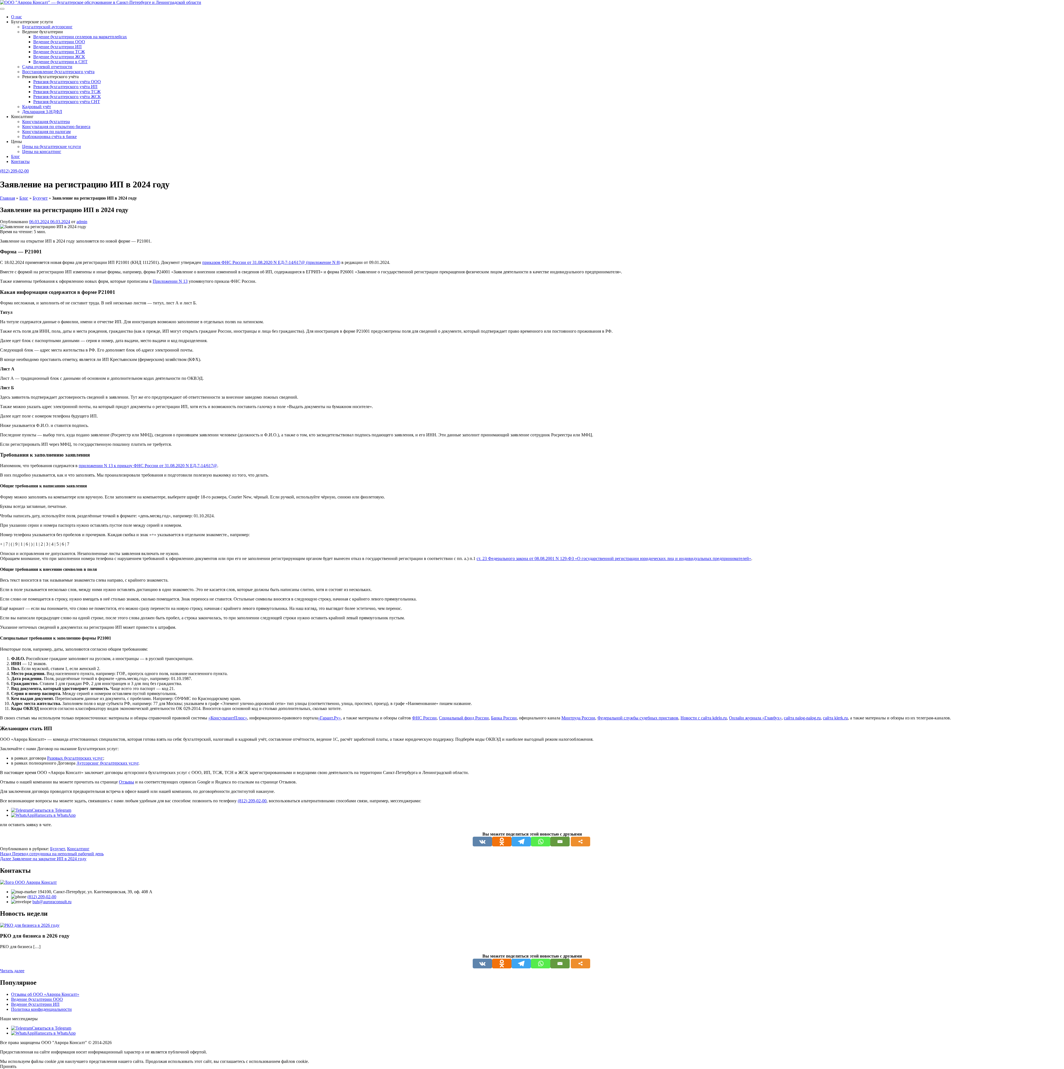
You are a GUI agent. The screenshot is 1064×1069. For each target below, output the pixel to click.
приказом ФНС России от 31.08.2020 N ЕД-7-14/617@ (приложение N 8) (271, 262)
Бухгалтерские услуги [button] (32, 21)
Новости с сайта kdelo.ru (704, 718)
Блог (15, 156)
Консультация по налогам (46, 131)
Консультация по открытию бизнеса (56, 126)
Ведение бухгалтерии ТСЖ (59, 51)
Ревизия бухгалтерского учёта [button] (50, 76)
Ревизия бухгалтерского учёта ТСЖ (67, 91)
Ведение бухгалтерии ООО (59, 41)
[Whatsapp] (540, 841)
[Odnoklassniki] (501, 841)
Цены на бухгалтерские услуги (51, 146)
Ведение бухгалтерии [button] (42, 31)
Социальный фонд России (464, 718)
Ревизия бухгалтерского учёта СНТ (66, 101)
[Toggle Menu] (2, 9)
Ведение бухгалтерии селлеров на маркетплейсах (80, 36)
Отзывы (126, 782)
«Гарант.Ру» (329, 718)
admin (81, 221)
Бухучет (40, 198)
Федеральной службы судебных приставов (637, 718)
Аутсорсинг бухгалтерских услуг (107, 763)
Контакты (20, 161)
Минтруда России (578, 718)
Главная (7, 198)
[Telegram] (521, 841)
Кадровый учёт (36, 106)
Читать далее (12, 970)
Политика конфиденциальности (41, 1009)
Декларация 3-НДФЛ (42, 111)
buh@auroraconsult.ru (51, 901)
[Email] (560, 841)
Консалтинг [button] (22, 116)
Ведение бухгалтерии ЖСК (59, 56)
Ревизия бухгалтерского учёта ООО (67, 81)
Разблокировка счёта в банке (49, 136)
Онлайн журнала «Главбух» (755, 718)
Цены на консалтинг (41, 151)
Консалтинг (78, 848)
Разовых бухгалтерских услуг (75, 758)
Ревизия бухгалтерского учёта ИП (65, 86)
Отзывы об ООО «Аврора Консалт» (45, 994)
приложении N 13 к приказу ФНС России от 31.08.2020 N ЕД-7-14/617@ (148, 465)
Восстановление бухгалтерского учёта (58, 71)
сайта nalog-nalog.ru (802, 718)
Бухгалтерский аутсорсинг (47, 26)
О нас (16, 16)
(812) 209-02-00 (14, 171)
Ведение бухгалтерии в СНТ (60, 61)
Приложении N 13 (170, 281)
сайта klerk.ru (835, 718)
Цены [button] (16, 141)
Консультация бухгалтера (46, 121)
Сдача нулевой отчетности (47, 66)
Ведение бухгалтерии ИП (57, 46)
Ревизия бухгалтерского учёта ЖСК (67, 96)
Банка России (504, 718)
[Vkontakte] (482, 841)
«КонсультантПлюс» (227, 718)
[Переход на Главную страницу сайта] (100, 2)
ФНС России (424, 718)
